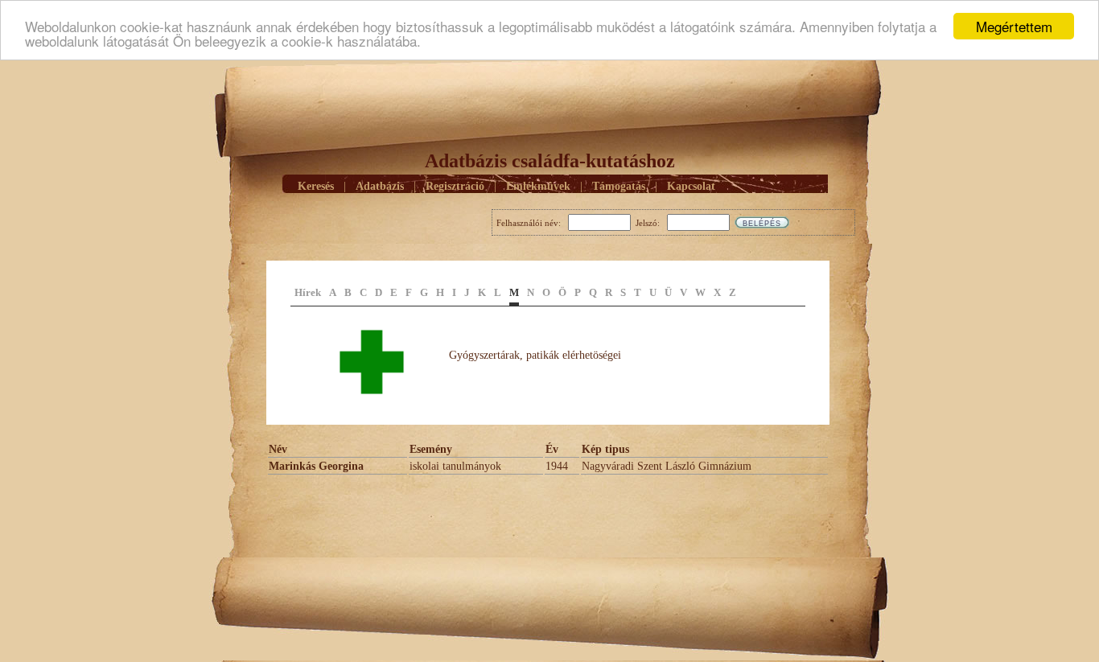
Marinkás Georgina (316, 466)
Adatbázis (380, 186)
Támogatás (618, 186)
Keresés (316, 186)
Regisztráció (455, 186)
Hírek (307, 292)
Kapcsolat (691, 186)
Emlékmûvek (538, 186)
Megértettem (1014, 26)
